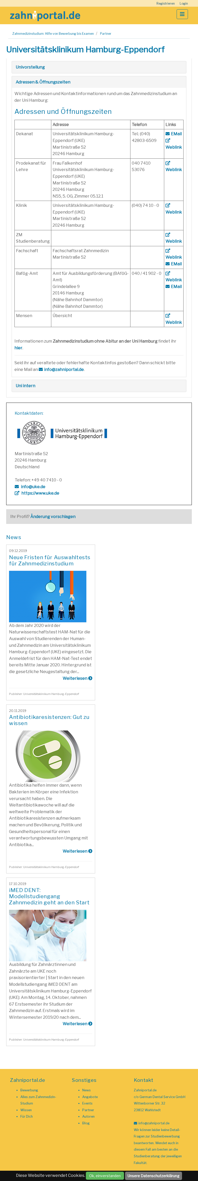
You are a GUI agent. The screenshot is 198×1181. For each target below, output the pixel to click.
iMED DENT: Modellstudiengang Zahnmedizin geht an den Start (49, 896)
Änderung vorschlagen (53, 516)
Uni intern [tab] (25, 385)
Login (184, 3)
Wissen (26, 1110)
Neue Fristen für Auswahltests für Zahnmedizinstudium (49, 560)
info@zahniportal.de (64, 369)
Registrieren (165, 3)
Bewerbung (29, 1090)
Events (87, 1103)
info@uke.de (32, 486)
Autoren (88, 1116)
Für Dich (26, 1116)
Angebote (90, 1097)
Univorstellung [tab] (30, 67)
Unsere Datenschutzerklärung (153, 1176)
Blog (86, 1123)
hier (18, 347)
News (86, 1090)
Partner (105, 34)
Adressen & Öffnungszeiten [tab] (43, 82)
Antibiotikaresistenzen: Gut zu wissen (49, 720)
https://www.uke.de (40, 493)
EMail (176, 133)
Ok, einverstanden (105, 1176)
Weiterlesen (75, 678)
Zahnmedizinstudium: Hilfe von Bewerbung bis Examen (53, 34)
